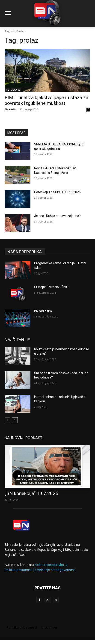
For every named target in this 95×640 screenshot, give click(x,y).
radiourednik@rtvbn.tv (51, 564)
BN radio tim (43, 311)
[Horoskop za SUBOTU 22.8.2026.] (17, 199)
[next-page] (15, 420)
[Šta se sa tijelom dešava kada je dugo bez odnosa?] (17, 380)
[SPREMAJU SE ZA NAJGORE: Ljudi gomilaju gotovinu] (17, 151)
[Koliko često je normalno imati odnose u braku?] (17, 356)
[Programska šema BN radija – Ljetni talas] (17, 270)
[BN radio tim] (17, 318)
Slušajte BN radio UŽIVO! (51, 287)
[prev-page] (7, 420)
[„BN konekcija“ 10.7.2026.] (47, 466)
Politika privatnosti (18, 570)
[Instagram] (56, 600)
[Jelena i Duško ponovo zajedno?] (17, 223)
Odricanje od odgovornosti (55, 570)
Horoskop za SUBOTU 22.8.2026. (57, 192)
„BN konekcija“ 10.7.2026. (32, 493)
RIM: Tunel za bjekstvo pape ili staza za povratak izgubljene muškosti (46, 100)
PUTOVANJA (13, 89)
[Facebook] (39, 600)
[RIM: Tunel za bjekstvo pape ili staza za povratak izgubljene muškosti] (47, 70)
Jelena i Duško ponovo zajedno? (57, 216)
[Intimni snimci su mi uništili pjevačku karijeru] (17, 404)
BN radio (10, 109)
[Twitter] (47, 600)
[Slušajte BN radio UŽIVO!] (17, 294)
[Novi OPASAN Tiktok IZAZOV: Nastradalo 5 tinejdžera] (17, 175)
